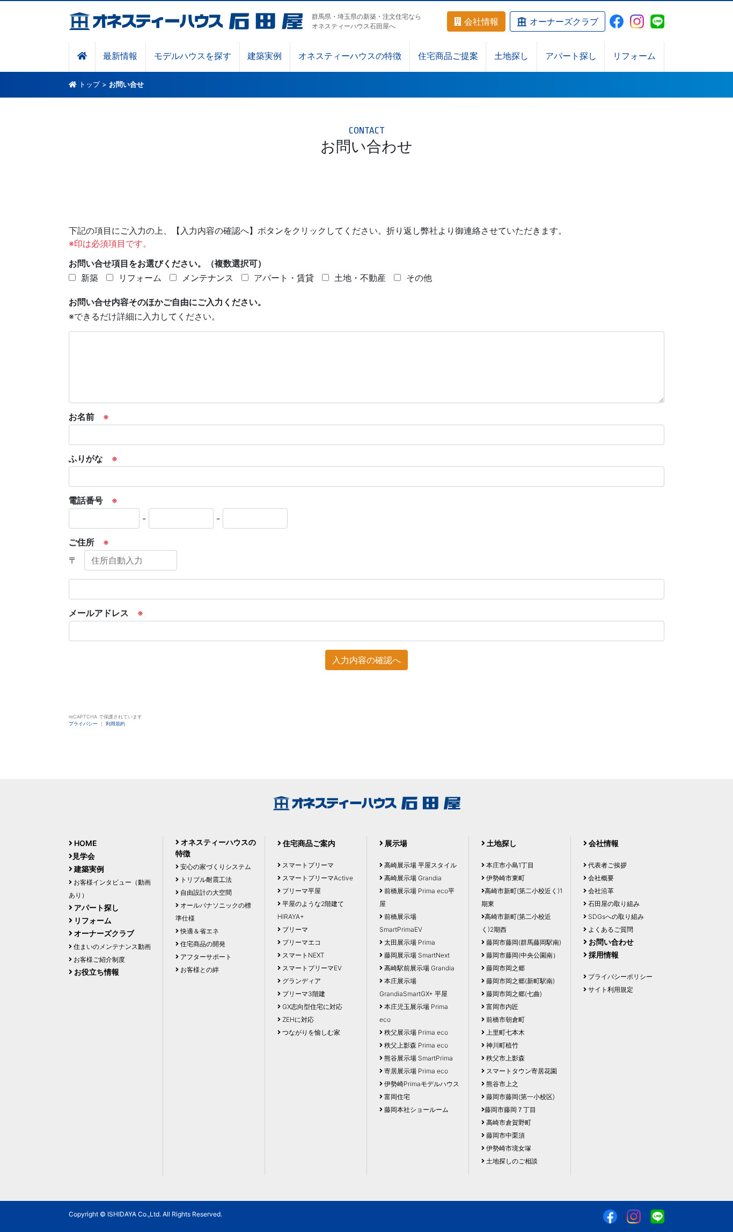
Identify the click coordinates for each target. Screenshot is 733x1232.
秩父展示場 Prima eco (415, 1032)
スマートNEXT (303, 955)
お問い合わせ (610, 941)
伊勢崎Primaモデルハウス (421, 1084)
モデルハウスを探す (192, 56)
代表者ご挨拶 (607, 865)
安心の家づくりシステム (215, 867)
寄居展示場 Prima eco (415, 1071)
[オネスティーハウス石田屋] (186, 20)
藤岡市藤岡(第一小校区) (520, 1097)
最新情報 (120, 56)
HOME (84, 843)
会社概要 (600, 878)
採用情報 (603, 954)
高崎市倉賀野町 (508, 1122)
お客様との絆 (199, 970)
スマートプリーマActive (317, 878)
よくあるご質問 (610, 929)
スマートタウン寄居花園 (521, 1071)
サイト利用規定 (610, 989)
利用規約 (115, 723)
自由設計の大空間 (205, 892)
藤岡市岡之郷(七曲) (513, 994)
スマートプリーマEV (311, 968)
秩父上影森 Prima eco (415, 1045)
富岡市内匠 (501, 1007)
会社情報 (480, 21)
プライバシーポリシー (620, 977)
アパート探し (571, 56)
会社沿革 (600, 891)
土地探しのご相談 (511, 1161)
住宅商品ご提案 (448, 56)
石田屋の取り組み (613, 904)
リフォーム (634, 56)
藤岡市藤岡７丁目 (510, 1109)
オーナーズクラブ (562, 21)
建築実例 (264, 56)
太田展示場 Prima (409, 942)
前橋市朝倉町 (505, 1019)
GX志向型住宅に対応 (311, 1007)
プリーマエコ (301, 942)
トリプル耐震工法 (205, 879)
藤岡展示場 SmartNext (416, 955)
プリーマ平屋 (301, 891)
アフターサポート (205, 957)
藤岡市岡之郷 (505, 968)
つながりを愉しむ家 (310, 1032)
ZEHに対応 (297, 1019)
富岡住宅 (396, 1097)
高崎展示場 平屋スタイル (420, 865)
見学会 (83, 855)
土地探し (511, 56)
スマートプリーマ (307, 865)
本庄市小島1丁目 (509, 865)
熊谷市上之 (501, 1084)
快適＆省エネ (199, 931)
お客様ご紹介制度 (98, 959)
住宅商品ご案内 (308, 843)
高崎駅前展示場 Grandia (419, 968)
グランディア (301, 981)
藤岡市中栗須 (505, 1135)
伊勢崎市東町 (505, 878)
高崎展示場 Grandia (412, 878)
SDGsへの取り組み (615, 916)
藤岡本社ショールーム (416, 1109)
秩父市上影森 (505, 1058)
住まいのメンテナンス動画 (111, 946)
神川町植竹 (501, 1045)
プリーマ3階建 (303, 994)
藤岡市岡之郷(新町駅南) (520, 981)
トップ (89, 84)
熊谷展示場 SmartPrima (418, 1058)
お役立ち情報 (95, 971)
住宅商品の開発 (202, 944)
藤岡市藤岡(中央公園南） (522, 955)
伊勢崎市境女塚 (508, 1148)
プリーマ (294, 929)
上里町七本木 (505, 1032)
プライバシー (83, 723)
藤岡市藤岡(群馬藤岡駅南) (523, 942)
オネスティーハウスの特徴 (349, 56)
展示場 (395, 843)
